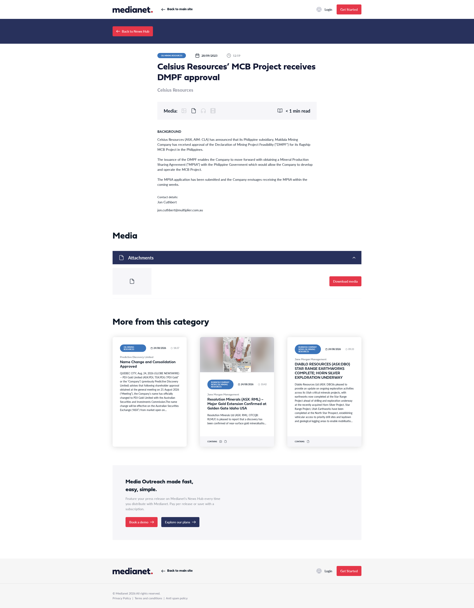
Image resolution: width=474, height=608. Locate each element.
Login (328, 9)
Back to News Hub (135, 31)
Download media (345, 281)
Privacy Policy (122, 598)
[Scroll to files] (194, 111)
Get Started (349, 9)
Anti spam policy (177, 598)
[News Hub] (133, 9)
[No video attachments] (213, 111)
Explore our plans (177, 522)
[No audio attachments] (203, 111)
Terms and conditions (148, 598)
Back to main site (180, 9)
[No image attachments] (184, 111)
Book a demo (138, 522)
